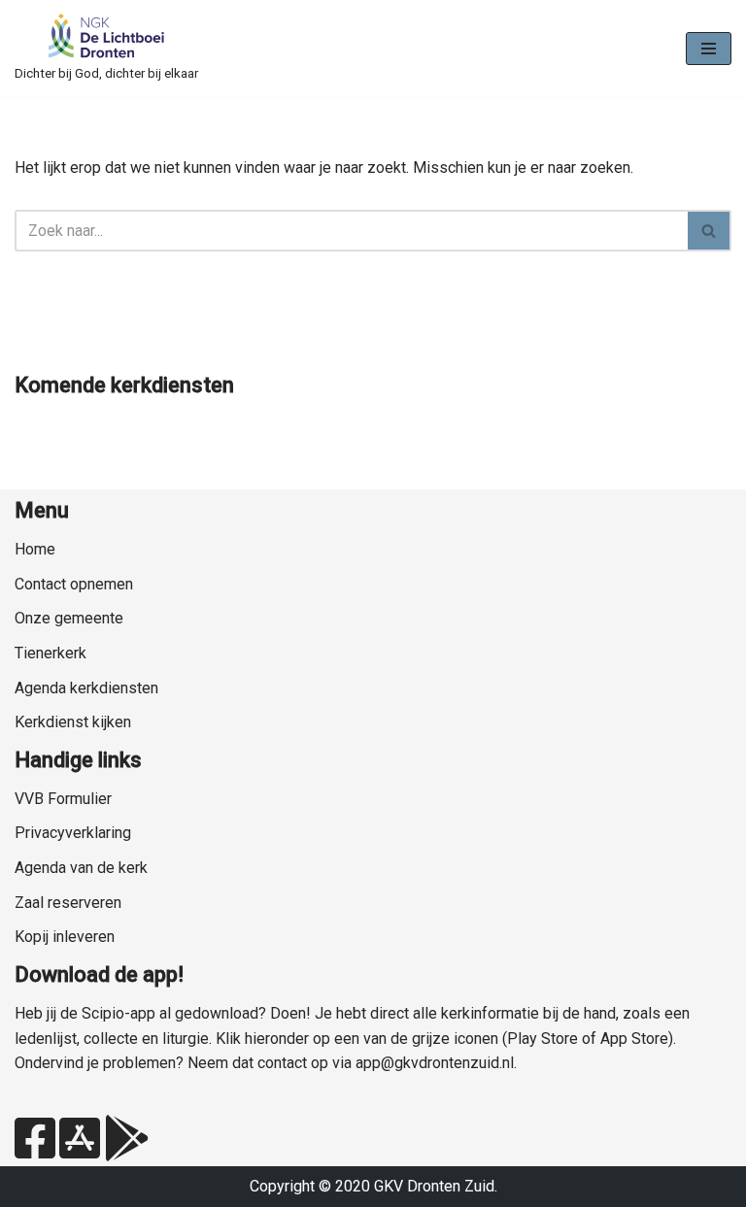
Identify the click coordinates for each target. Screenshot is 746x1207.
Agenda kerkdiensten (86, 688)
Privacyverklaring (73, 832)
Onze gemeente (69, 618)
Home (35, 549)
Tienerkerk (50, 653)
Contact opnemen (74, 584)
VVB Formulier (63, 798)
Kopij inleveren (65, 936)
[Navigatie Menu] (708, 48)
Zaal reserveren (68, 902)
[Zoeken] (709, 230)
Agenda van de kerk (81, 867)
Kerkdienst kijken (73, 722)
